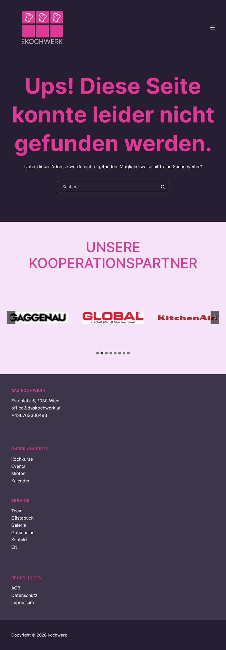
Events (18, 466)
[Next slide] (215, 317)
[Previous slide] (11, 317)
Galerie (18, 525)
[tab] (97, 353)
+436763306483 (29, 415)
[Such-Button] (162, 186)
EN (14, 547)
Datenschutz (24, 595)
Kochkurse (22, 459)
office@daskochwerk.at (36, 408)
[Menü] (212, 27)
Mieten (18, 473)
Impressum (22, 602)
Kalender (20, 481)
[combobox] (107, 186)
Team (17, 511)
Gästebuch (22, 518)
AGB (15, 588)
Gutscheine (22, 532)
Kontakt (19, 539)
